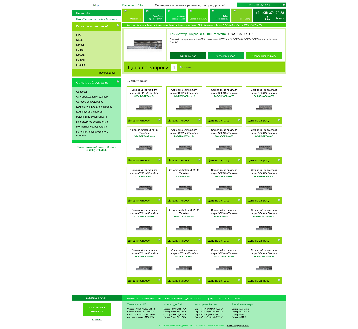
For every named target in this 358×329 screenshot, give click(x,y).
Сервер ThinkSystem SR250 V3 (209, 314)
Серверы (81, 91)
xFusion (80, 64)
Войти (140, 5)
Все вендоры (107, 72)
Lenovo (80, 44)
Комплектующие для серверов (94, 106)
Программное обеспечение (92, 121)
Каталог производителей (92, 26)
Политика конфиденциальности (238, 326)
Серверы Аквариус (240, 308)
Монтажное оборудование (91, 126)
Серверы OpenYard (240, 311)
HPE (78, 34)
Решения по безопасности (91, 116)
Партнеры (210, 298)
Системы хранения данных (92, 96)
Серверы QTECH (239, 317)
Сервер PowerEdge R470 (174, 308)
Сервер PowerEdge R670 (174, 314)
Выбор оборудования (222, 17)
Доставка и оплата (198, 18)
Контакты (280, 17)
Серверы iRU (238, 314)
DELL (79, 39)
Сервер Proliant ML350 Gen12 (141, 308)
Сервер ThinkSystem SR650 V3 (209, 317)
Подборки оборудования (178, 17)
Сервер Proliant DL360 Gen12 (140, 311)
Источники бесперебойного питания (92, 133)
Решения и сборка (173, 298)
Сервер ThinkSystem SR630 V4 (209, 308)
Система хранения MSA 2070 (140, 317)
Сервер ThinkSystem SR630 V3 (209, 311)
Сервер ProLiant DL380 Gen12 (141, 314)
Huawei (80, 59)
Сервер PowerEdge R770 (174, 317)
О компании (135, 18)
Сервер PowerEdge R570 (174, 311)
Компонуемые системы (89, 111)
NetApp (80, 54)
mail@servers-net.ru (96, 297)
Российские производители (156, 17)
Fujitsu (79, 49)
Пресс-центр (224, 298)
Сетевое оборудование (89, 101)
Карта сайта (97, 319)
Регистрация (128, 5)
